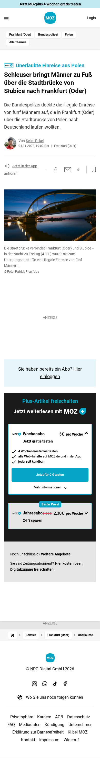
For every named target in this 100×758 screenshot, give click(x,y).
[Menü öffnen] (6, 18)
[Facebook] (65, 684)
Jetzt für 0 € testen (50, 475)
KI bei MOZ (78, 732)
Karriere (44, 716)
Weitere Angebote (56, 554)
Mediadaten (30, 724)
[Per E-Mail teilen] (68, 169)
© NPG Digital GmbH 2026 (50, 669)
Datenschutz (78, 716)
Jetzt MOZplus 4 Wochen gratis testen (50, 4)
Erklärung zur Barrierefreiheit (38, 732)
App (78, 456)
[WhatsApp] (45, 684)
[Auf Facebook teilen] (56, 169)
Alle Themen (17, 42)
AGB (59, 716)
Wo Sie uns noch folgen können (54, 697)
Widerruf (71, 739)
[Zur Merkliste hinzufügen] (92, 169)
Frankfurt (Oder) (20, 34)
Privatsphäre (21, 716)
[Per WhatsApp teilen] (78, 169)
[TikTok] (55, 684)
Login (91, 18)
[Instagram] (35, 684)
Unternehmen (80, 724)
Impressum (49, 739)
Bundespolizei (48, 34)
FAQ (11, 724)
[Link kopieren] (46, 169)
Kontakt (28, 739)
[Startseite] (12, 635)
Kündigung (54, 724)
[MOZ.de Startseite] (50, 18)
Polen (69, 34)
